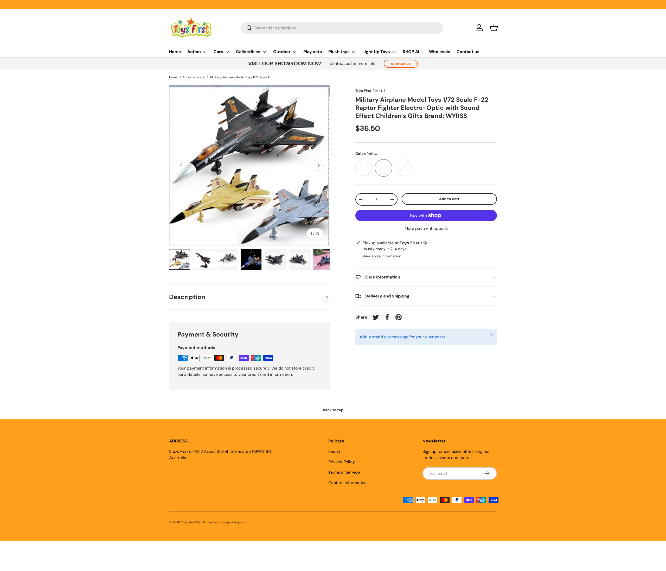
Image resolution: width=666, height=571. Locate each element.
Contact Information (347, 482)
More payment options (426, 228)
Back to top (333, 410)
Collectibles (248, 51)
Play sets (312, 51)
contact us (401, 63)
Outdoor (282, 51)
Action (194, 51)
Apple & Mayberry (235, 522)
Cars (218, 51)
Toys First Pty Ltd (370, 90)
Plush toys (339, 51)
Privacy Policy (341, 462)
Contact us (468, 51)
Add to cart (449, 198)
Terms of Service (344, 472)
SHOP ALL (413, 51)
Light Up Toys (376, 51)
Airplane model (194, 77)
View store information (382, 256)
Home (175, 51)
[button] (493, 27)
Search (335, 451)
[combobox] (341, 28)
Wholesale (439, 51)
